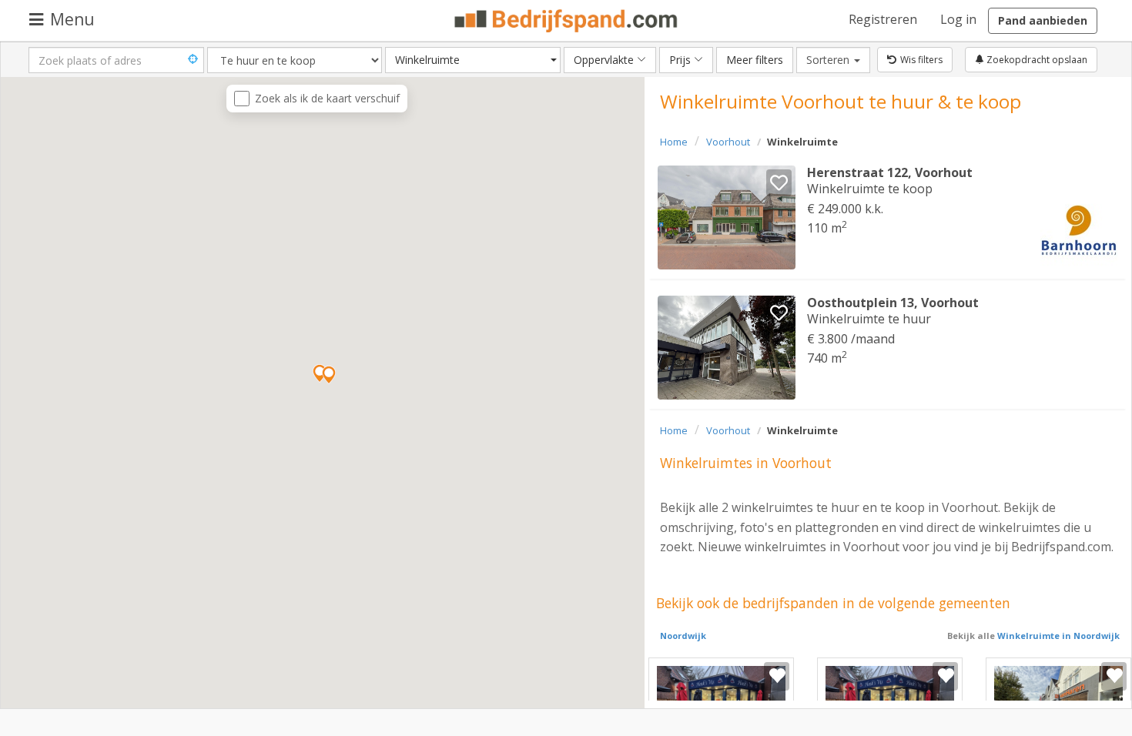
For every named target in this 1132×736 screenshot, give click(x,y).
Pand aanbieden (1042, 20)
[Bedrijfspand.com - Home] (566, 21)
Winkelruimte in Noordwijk (1057, 635)
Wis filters (921, 59)
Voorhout (728, 142)
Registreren (883, 19)
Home (674, 142)
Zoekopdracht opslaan (1035, 59)
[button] (329, 375)
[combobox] (473, 60)
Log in (958, 19)
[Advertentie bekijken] (726, 217)
